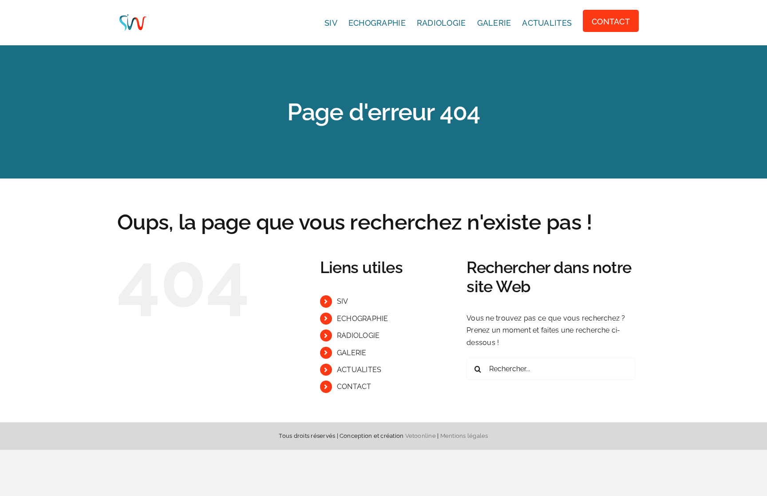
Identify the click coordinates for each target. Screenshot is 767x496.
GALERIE (352, 353)
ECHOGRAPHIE (362, 318)
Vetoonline (420, 436)
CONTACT (354, 386)
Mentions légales (464, 436)
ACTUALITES (359, 369)
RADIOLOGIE (358, 335)
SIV (342, 301)
